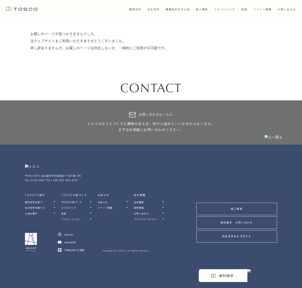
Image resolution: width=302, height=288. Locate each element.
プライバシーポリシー (146, 219)
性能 (63, 213)
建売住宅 (135, 9)
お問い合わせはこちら (156, 114)
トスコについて (224, 9)
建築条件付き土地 (178, 9)
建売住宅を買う (33, 202)
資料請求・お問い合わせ (236, 222)
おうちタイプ (68, 208)
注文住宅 (153, 9)
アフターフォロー (71, 219)
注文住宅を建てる (35, 208)
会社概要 (139, 202)
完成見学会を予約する (236, 236)
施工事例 (202, 9)
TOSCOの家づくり (71, 202)
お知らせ (102, 202)
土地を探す (31, 213)
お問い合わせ (287, 9)
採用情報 (139, 208)
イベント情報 (263, 9)
